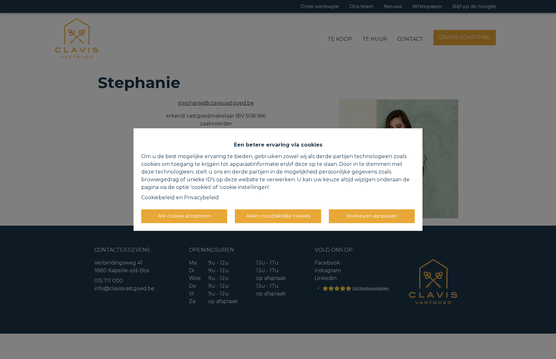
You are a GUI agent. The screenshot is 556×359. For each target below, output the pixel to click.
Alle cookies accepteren (184, 216)
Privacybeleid (201, 197)
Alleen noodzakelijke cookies (278, 216)
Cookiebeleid (158, 197)
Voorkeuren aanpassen (371, 216)
